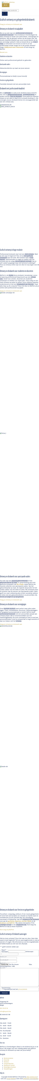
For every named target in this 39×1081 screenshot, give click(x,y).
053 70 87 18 (4, 1008)
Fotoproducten (9, 1064)
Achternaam (29, 952)
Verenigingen (3, 72)
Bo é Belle (20, 584)
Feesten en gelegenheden (7, 80)
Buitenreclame (8, 1058)
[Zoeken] (5, 14)
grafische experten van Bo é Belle (19, 921)
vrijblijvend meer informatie (14, 47)
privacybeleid (22, 989)
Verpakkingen (8, 1069)
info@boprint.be (5, 1011)
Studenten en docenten (6, 56)
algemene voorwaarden (30, 1079)
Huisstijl (6, 1060)
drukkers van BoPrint (7, 923)
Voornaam (4, 952)
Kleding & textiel (9, 1065)
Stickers (6, 1062)
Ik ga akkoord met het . (15, 989)
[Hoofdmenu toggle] (5, 5)
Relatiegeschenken (10, 1067)
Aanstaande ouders (5, 64)
